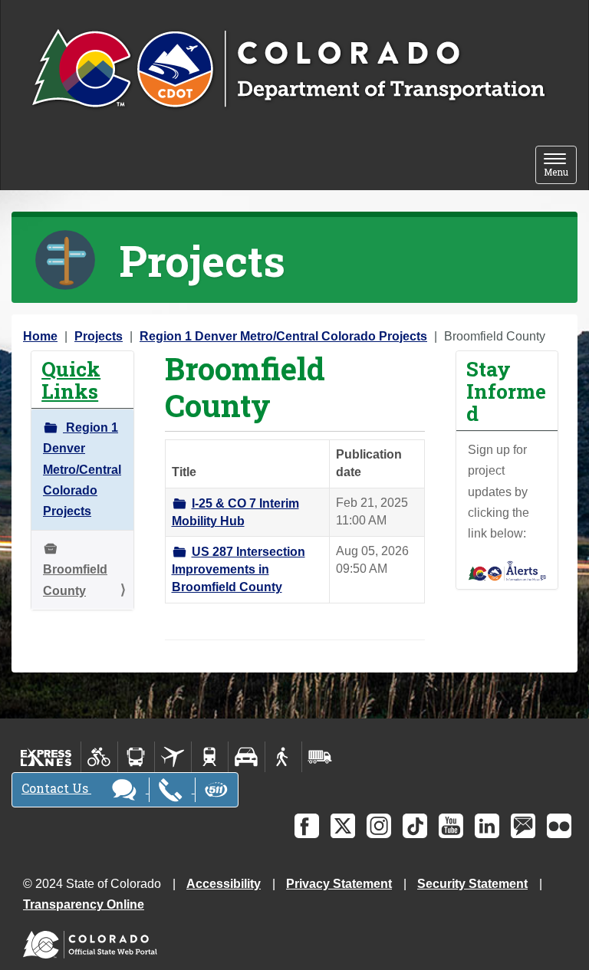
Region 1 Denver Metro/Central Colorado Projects (283, 336)
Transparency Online (83, 904)
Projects (98, 336)
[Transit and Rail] (136, 756)
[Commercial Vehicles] (319, 756)
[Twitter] (342, 825)
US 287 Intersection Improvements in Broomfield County (238, 569)
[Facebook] (306, 825)
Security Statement (472, 883)
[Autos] (246, 756)
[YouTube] (451, 825)
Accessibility (223, 883)
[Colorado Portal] (93, 941)
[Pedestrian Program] (283, 756)
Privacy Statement (339, 883)
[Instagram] (378, 825)
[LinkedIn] (487, 825)
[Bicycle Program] (99, 756)
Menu (560, 166)
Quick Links (70, 379)
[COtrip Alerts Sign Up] (507, 570)
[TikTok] (415, 825)
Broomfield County (75, 580)
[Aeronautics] (173, 756)
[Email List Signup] (523, 825)
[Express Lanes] (46, 756)
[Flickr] (559, 825)
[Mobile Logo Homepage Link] (288, 70)
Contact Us (56, 788)
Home (40, 336)
